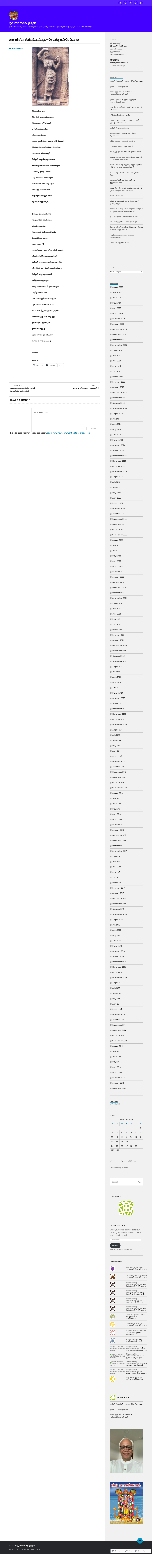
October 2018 (118, 782)
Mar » (118, 1150)
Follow (115, 1245)
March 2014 (117, 1072)
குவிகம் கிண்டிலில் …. (117, 195)
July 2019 (116, 735)
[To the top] (140, 1541)
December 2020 (119, 645)
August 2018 (117, 793)
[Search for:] (126, 1182)
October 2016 (118, 909)
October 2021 (118, 592)
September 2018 (119, 788)
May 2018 (116, 809)
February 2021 (118, 635)
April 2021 (116, 624)
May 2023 (116, 492)
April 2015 (116, 1004)
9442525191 (115, 60)
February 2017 (118, 888)
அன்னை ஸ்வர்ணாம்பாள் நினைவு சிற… (136, 1349)
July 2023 (116, 482)
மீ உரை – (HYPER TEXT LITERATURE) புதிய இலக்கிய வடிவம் (124, 121)
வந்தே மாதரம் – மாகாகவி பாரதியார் (123, 141)
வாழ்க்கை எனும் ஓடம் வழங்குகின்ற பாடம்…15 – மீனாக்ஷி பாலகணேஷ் (126, 158)
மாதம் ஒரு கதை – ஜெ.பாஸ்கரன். (122, 146)
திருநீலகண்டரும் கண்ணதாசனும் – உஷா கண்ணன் (123, 236)
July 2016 (116, 925)
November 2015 (119, 967)
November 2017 (119, 840)
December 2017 (119, 835)
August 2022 (117, 540)
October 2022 (118, 529)
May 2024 (116, 429)
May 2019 (116, 745)
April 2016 (116, 940)
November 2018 (119, 777)
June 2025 (116, 361)
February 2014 (118, 1077)
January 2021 (118, 640)
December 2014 (119, 1025)
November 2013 (119, 1088)
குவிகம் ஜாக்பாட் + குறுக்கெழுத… (132, 1317)
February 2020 (118, 698)
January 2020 (118, 703)
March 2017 (117, 882)
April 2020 (116, 687)
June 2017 (116, 867)
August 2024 (117, 413)
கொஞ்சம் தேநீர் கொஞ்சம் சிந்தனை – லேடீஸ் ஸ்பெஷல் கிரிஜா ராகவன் (126, 228)
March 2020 (117, 693)
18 (117, 1141)
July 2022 (116, 545)
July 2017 (116, 861)
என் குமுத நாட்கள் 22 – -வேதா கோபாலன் (125, 151)
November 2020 (119, 651)
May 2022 (116, 556)
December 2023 (119, 456)
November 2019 (119, 714)
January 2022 (118, 577)
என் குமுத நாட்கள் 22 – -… (134, 1301)
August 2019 (117, 730)
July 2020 (116, 672)
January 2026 (118, 324)
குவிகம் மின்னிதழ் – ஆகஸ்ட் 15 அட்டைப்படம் (126, 81)
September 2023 (119, 471)
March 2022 (117, 566)
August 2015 (117, 983)
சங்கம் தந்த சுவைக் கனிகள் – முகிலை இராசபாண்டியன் (121, 93)
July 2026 (116, 292)
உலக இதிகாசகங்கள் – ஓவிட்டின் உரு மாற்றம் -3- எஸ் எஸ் (126, 108)
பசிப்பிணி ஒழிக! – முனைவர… (134, 1333)
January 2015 (118, 1019)
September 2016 (119, 914)
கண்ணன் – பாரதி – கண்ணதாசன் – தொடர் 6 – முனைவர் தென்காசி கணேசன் (126, 209)
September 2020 (119, 661)
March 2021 (117, 629)
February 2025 (118, 382)
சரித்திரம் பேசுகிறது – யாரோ (120, 115)
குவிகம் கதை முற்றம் (22, 23)
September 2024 (119, 408)
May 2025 (116, 366)
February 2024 (118, 445)
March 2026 (117, 313)
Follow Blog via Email (117, 1225)
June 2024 (116, 424)
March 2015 (117, 1009)
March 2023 (117, 503)
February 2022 (118, 571)
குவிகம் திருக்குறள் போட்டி (119, 128)
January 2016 (118, 956)
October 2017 (118, 846)
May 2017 (116, 872)
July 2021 (116, 608)
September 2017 (119, 851)
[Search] (141, 3)
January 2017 (118, 893)
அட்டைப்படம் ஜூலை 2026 (119, 242)
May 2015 (116, 998)
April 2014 (116, 1067)
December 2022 (119, 519)
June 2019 (116, 740)
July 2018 (116, 798)
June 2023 (116, 487)
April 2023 (116, 498)
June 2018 (116, 803)
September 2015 (119, 977)
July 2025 (116, 355)
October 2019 (118, 719)
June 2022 (116, 550)
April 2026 (116, 308)
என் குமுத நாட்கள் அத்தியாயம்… (136, 1372)
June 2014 (116, 1056)
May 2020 (116, 682)
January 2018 (118, 830)
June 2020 (116, 677)
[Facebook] (120, 3)
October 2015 (118, 972)
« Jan (112, 1150)
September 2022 (119, 535)
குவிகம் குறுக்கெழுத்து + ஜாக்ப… (135, 1340)
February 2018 (118, 824)
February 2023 (118, 508)
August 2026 (117, 287)
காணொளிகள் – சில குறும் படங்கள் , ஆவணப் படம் (123, 134)
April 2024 (116, 434)
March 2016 (117, 946)
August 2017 (117, 856)
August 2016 (117, 919)
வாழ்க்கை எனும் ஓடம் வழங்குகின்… (136, 1364)
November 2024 (119, 397)
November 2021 (119, 587)
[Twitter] (125, 3)
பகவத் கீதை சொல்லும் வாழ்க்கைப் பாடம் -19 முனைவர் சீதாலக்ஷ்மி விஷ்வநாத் (126, 189)
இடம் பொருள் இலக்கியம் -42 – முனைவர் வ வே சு (126, 173)
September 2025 (119, 345)
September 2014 (119, 1041)
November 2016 (119, 903)
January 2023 (118, 513)
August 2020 (117, 666)
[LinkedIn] (136, 3)
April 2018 (116, 814)
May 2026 (116, 303)
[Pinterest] (131, 3)
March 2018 (117, 819)
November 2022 (119, 524)
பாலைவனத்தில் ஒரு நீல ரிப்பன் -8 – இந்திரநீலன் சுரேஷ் (123, 181)
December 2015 (119, 962)
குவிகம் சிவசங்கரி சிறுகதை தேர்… (135, 1293)
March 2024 (117, 440)
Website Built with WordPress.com (25, 1550)
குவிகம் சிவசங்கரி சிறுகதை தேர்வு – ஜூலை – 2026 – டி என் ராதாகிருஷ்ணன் (126, 165)
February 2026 (118, 318)
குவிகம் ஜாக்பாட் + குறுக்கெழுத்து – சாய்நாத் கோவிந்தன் (123, 100)
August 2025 (117, 350)
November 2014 (119, 1030)
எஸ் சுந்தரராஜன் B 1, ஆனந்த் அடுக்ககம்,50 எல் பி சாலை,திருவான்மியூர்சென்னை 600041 (118, 49)
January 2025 (118, 387)
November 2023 (119, 461)
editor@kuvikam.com (119, 62)
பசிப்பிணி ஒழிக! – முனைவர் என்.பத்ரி (124, 221)
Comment (92, 428)
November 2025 (119, 334)
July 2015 (116, 988)
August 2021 (117, 603)
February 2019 (118, 761)
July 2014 (116, 1051)
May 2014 (116, 1062)
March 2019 (117, 756)
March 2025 (117, 376)
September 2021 (119, 598)
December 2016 (119, 898)
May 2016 (116, 935)
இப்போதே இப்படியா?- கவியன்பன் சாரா (124, 216)
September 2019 (119, 724)
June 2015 (116, 993)
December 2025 (119, 329)
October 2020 (118, 656)
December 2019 (119, 708)
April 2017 (116, 877)
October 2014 (118, 1035)
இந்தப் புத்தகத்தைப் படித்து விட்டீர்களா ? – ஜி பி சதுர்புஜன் (125, 202)
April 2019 (116, 751)
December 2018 (119, 772)
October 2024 (118, 403)
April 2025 (116, 371)
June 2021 (116, 614)
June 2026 (116, 297)
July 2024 (116, 419)
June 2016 (116, 930)
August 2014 (117, 1046)
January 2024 (118, 450)
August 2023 (117, 477)
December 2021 (119, 582)
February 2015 (118, 1014)
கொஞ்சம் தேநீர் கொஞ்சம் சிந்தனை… (136, 1285)
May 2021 (116, 619)
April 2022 (116, 561)
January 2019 (118, 766)
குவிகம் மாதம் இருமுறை (119, 86)
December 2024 (119, 392)
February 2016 (118, 951)
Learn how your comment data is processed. (68, 433)
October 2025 (118, 340)
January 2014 (118, 1083)
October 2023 (118, 466)
